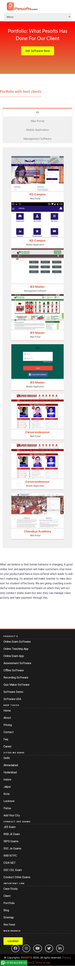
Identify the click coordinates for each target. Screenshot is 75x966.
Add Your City (11, 815)
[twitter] (49, 948)
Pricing (7, 725)
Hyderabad (10, 772)
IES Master (37, 286)
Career (7, 746)
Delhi (6, 758)
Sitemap (8, 917)
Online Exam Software (17, 641)
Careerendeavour (37, 432)
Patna (7, 808)
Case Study (10, 888)
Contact (8, 732)
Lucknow (8, 801)
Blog (6, 910)
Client (7, 896)
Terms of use (42, 962)
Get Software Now (37, 50)
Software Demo (13, 692)
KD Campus (37, 194)
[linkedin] (60, 948)
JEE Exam (9, 827)
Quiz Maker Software (16, 684)
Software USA (12, 699)
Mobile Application (37, 129)
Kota (6, 794)
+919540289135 (16, 962)
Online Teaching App (15, 648)
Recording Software (15, 677)
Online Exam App (13, 656)
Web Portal (37, 121)
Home (7, 710)
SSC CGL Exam (12, 870)
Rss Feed (9, 924)
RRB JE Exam (11, 834)
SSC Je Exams (12, 848)
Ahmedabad (10, 765)
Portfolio (9, 903)
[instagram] (26, 948)
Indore (7, 779)
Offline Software (13, 670)
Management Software (37, 138)
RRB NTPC (10, 855)
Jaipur (7, 786)
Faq (5, 739)
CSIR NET (9, 862)
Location (13, 941)
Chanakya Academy (37, 531)
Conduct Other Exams (16, 877)
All (37, 112)
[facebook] (15, 948)
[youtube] (37, 948)
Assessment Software (17, 663)
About (7, 717)
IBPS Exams (10, 841)
